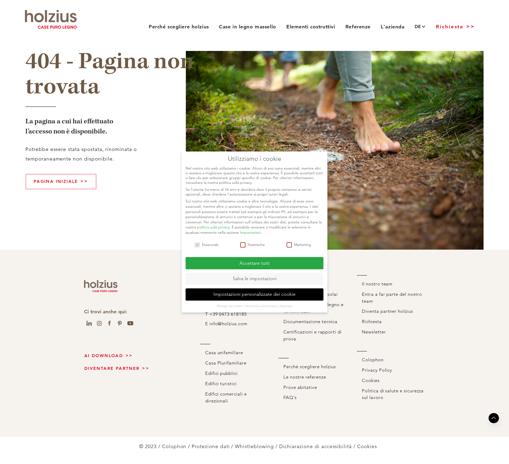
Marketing (302, 244)
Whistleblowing (254, 446)
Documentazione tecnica (310, 321)
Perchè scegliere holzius (309, 366)
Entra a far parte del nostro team (392, 298)
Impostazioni (250, 232)
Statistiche (256, 244)
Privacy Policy (377, 370)
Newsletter (374, 332)
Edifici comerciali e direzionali (226, 397)
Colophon (373, 359)
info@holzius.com (255, 13)
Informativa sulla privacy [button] (261, 306)
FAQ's (290, 397)
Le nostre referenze (304, 377)
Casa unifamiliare (224, 352)
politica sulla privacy (213, 227)
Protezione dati (211, 446)
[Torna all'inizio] (494, 418)
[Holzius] (51, 19)
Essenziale (210, 244)
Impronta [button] (286, 306)
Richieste (450, 27)
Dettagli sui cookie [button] (230, 306)
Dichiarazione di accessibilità (315, 446)
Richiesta (372, 321)
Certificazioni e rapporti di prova (312, 335)
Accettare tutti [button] (254, 263)
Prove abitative (300, 387)
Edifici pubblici (221, 373)
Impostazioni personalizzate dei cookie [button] (254, 294)
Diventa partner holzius (387, 311)
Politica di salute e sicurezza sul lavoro (393, 394)
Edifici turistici (221, 383)
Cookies (371, 380)
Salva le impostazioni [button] (255, 278)
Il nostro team (377, 284)
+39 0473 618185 (180, 13)
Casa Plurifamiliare (226, 363)
